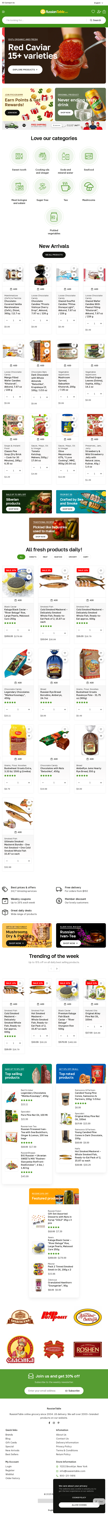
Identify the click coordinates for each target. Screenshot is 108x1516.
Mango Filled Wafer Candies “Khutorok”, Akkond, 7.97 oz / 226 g (13, 383)
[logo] (54, 11)
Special (9, 1446)
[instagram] (54, 1422)
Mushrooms (88, 200)
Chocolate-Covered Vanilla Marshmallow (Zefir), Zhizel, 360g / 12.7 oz (13, 307)
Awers (51, 1237)
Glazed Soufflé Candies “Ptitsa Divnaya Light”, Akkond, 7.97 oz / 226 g (67, 307)
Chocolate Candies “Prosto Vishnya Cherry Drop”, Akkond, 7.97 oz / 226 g (40, 307)
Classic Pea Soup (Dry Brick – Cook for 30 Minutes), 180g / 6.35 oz (13, 457)
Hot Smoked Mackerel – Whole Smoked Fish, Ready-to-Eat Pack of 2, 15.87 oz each (66, 1021)
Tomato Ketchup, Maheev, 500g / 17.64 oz (39, 456)
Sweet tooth (19, 169)
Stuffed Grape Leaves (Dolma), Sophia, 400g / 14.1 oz (94, 382)
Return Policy (63, 1454)
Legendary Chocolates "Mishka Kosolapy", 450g (16, 695)
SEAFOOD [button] (58, 557)
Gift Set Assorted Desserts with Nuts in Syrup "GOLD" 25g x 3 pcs (60, 1218)
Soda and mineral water (65, 171)
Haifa (77, 1148)
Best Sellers (11, 1454)
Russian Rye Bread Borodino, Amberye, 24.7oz (51, 695)
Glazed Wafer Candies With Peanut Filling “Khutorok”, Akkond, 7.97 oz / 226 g (94, 309)
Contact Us (10, 3)
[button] (3, 12)
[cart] (104, 11)
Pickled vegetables (54, 232)
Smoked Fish (46, 606)
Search (97, 20)
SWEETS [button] (32, 557)
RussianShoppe (28, 1153)
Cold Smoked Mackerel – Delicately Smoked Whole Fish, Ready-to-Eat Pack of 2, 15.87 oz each (54, 615)
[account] (99, 12)
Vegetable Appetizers (63, 373)
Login (8, 1466)
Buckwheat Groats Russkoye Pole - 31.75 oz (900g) (88, 695)
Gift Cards (11, 1442)
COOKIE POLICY (79, 1497)
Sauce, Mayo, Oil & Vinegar (39, 447)
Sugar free (42, 200)
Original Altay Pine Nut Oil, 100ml (87, 1118)
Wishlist (9, 1474)
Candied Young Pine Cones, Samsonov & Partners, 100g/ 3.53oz (88, 1095)
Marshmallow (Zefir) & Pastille (12, 296)
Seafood (89, 169)
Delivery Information (67, 1442)
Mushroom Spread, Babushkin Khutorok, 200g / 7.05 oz (66, 383)
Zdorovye (52, 1280)
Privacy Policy (64, 1446)
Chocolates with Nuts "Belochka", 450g (52, 770)
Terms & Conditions (67, 1450)
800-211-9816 (68, 1475)
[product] (11, 1098)
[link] (19, 156)
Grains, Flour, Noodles (87, 689)
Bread (43, 689)
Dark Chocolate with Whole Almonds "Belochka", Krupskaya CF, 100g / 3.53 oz (39, 382)
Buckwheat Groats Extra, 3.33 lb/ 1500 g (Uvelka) (18, 770)
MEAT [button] (45, 557)
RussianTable (54, 1408)
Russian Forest (54, 1211)
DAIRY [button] (85, 557)
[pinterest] (58, 1422)
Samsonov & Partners (85, 1090)
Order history (12, 1478)
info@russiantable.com (72, 1471)
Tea (66, 200)
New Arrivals (12, 1450)
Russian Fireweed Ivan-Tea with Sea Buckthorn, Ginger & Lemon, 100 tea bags (34, 1134)
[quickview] (20, 275)
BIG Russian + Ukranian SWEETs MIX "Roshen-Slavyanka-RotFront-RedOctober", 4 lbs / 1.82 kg (33, 1161)
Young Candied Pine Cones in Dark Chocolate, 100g (89, 1135)
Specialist (25, 1111)
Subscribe (74, 1390)
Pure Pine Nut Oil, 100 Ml (34, 1115)
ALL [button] (21, 557)
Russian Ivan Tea (28, 1126)
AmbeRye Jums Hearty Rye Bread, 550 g (88, 770)
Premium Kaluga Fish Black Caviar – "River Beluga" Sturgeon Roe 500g (94, 1021)
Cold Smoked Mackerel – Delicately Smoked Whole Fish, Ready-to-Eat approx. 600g (90, 614)
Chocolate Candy (13, 689)
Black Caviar (10, 606)
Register (9, 1470)
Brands (9, 1434)
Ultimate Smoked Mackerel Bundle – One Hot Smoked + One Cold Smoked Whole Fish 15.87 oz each (17, 847)
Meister (51, 1264)
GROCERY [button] (73, 557)
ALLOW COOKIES (79, 1505)
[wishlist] (94, 11)
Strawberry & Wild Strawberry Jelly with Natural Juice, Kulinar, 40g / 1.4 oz (94, 459)
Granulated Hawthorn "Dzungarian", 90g (60, 1284)
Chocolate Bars (39, 372)
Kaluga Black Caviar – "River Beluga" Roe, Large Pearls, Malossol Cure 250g (16, 614)
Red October (27, 1090)
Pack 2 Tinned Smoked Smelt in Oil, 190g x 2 (60, 1268)
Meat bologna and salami (19, 202)
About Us (61, 1434)
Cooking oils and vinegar (42, 171)
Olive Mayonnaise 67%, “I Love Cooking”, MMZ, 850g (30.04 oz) (67, 457)
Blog (7, 1438)
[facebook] (49, 1422)
